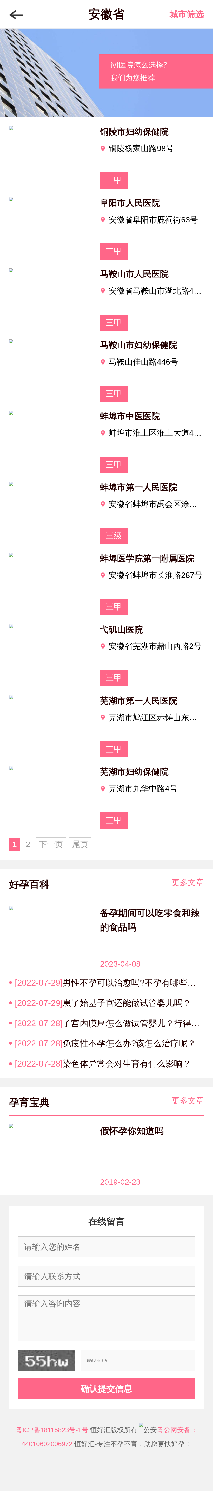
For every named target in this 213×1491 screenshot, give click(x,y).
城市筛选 (187, 14)
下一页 (51, 844)
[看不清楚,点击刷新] (46, 1360)
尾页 (80, 844)
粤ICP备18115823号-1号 (52, 1430)
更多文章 (188, 882)
